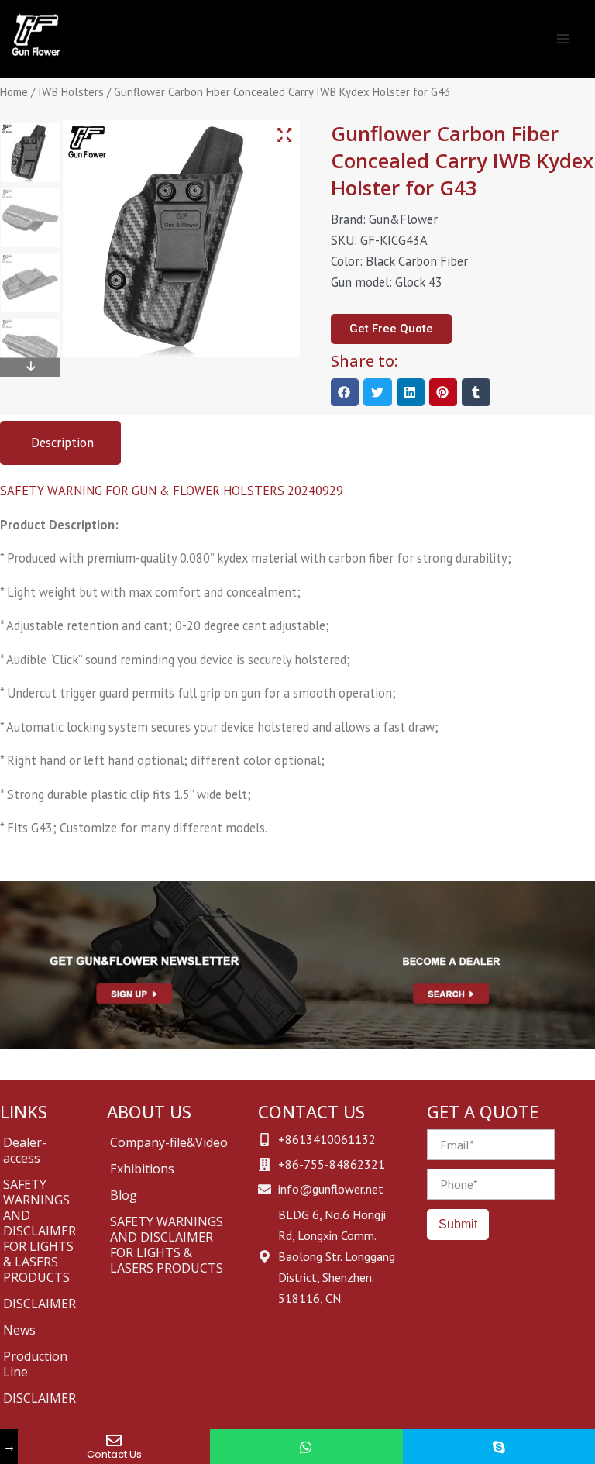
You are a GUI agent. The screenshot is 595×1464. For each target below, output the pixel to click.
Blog (123, 1195)
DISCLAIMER (39, 1303)
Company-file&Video (169, 1142)
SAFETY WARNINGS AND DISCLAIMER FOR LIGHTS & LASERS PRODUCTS (39, 1231)
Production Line (35, 1364)
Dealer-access (24, 1150)
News (19, 1329)
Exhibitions (142, 1168)
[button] (345, 392)
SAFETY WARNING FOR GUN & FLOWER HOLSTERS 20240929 (171, 490)
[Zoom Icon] (284, 135)
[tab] (60, 443)
